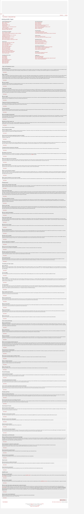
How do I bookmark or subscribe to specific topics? (42, 47)
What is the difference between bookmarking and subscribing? (43, 46)
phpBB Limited (28, 475)
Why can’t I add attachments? (6, 48)
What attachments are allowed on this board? (41, 52)
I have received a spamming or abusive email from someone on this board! (45, 33)
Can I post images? (5, 58)
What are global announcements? (6, 59)
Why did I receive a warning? (6, 49)
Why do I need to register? (5, 22)
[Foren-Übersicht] (61, 10)
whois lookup (4, 487)
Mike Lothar (32, 503)
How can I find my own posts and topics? (41, 43)
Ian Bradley (42, 503)
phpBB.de (38, 505)
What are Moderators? (38, 23)
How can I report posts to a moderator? (7, 50)
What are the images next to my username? (8, 36)
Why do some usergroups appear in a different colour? (42, 26)
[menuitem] (3, 15)
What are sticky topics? (5, 61)
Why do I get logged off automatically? (7, 28)
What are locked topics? (5, 62)
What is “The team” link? (38, 28)
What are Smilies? (4, 57)
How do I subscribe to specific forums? (40, 48)
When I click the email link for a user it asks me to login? (10, 39)
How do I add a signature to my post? (7, 44)
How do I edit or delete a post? (6, 43)
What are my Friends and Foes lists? (40, 36)
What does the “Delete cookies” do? (7, 29)
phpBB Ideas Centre (44, 481)
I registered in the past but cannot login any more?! (9, 26)
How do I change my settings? (6, 32)
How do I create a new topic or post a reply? (8, 42)
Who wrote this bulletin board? (39, 56)
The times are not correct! (5, 34)
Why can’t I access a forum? (6, 47)
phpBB (32, 154)
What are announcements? (6, 60)
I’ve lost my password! (5, 27)
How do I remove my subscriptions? (40, 49)
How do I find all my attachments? (39, 53)
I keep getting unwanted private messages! (41, 32)
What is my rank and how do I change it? (7, 38)
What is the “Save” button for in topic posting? (8, 51)
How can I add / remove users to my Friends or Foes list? (43, 37)
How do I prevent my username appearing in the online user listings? (11, 33)
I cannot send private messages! (39, 31)
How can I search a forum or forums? (40, 40)
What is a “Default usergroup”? (39, 27)
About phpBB (4, 476)
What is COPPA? (4, 23)
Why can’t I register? (5, 24)
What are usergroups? (38, 24)
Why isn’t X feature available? (39, 57)
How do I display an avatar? (6, 37)
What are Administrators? (38, 22)
